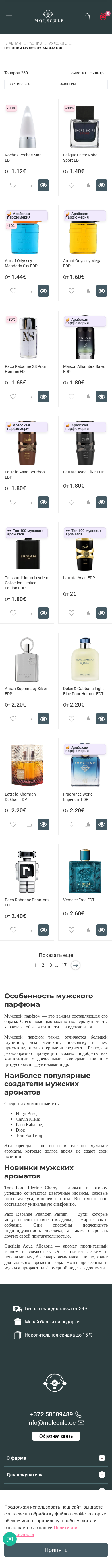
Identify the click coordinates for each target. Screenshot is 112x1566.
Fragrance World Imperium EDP (78, 797)
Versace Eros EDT (78, 900)
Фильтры (68, 84)
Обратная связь (56, 1436)
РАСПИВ (34, 43)
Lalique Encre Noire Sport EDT (80, 158)
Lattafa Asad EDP (79, 577)
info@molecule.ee (51, 1422)
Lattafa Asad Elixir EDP (83, 472)
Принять (56, 1549)
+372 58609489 (51, 1414)
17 (64, 965)
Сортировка (19, 84)
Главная (13, 43)
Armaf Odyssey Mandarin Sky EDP (21, 263)
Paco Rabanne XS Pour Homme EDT (25, 369)
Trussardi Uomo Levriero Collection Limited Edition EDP (26, 583)
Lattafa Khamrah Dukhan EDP (20, 797)
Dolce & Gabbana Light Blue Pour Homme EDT (83, 691)
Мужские (57, 43)
